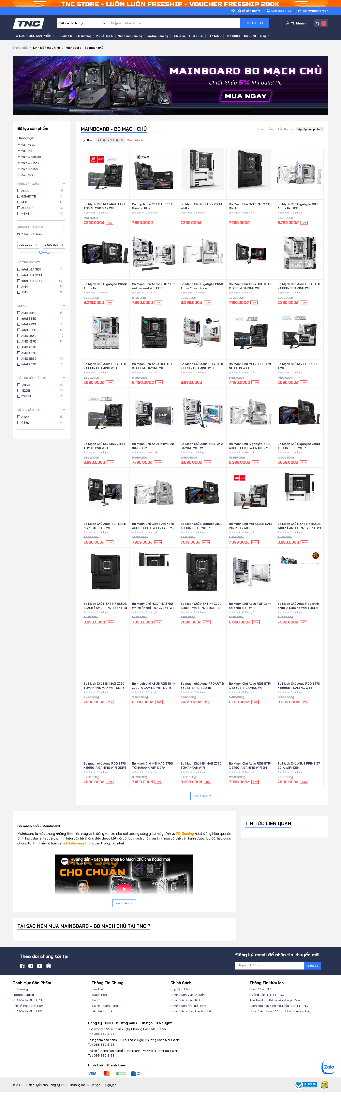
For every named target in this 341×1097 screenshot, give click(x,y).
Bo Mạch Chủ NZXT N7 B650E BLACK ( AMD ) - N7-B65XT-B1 (105, 605)
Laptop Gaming (23, 995)
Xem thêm (200, 796)
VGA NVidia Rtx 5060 (27, 1011)
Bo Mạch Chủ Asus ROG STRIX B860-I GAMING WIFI (250, 285)
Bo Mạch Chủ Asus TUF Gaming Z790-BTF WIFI (250, 605)
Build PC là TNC (260, 989)
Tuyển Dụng (100, 995)
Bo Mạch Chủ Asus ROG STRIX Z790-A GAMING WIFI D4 (250, 765)
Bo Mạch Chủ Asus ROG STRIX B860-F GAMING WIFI (153, 365)
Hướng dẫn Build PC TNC (266, 995)
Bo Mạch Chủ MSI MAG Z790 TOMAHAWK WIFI (201, 765)
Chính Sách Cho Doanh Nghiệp (191, 1011)
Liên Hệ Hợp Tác (103, 1011)
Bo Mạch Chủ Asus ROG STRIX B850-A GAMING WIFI (202, 365)
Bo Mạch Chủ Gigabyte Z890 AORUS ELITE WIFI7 (298, 445)
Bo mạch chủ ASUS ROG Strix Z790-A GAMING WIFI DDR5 (153, 685)
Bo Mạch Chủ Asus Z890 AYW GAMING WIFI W (202, 445)
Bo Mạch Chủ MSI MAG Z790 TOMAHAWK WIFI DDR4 (152, 765)
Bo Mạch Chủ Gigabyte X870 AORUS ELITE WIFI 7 (202, 525)
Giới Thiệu (98, 989)
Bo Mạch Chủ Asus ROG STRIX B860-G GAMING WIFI (298, 285)
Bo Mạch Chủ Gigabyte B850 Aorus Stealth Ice (202, 285)
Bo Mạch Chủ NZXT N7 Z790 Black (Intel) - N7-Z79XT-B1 (201, 605)
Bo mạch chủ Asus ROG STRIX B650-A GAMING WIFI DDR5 (104, 765)
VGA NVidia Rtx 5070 (27, 1000)
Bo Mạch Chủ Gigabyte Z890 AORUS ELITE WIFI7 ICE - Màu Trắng (250, 445)
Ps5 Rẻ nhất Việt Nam (28, 1006)
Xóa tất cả (135, 140)
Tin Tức (97, 1000)
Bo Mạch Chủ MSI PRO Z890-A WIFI (298, 365)
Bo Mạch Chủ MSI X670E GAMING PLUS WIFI (250, 525)
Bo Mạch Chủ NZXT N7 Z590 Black (249, 206)
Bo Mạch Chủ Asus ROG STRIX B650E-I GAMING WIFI (298, 685)
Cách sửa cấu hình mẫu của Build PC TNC (278, 1006)
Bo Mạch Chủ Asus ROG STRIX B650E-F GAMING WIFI (250, 685)
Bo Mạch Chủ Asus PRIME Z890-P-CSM (153, 445)
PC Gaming (20, 989)
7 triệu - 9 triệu (109, 140)
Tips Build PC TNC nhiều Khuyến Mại (274, 1000)
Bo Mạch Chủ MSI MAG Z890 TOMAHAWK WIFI (104, 445)
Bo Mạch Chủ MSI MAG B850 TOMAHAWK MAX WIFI (104, 206)
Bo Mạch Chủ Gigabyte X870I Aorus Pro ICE (298, 206)
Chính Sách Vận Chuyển (187, 995)
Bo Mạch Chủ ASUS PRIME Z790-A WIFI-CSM (298, 765)
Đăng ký (312, 965)
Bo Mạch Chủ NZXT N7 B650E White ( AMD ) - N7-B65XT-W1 (299, 525)
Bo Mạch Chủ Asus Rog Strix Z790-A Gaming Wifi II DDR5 (298, 605)
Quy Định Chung (181, 989)
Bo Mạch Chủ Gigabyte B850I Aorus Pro (105, 285)
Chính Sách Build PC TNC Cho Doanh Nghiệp (280, 1011)
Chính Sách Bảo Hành (185, 1000)
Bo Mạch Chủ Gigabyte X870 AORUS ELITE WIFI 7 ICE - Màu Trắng (153, 525)
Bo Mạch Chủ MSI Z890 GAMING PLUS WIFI (250, 365)
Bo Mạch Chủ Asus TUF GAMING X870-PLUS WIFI (104, 525)
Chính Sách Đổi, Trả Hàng (188, 1006)
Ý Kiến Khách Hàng (105, 1006)
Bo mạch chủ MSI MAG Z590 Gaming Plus (152, 206)
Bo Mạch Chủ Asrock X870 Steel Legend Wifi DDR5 (153, 285)
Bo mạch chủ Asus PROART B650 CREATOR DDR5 (202, 685)
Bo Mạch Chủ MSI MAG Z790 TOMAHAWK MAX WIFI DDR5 (104, 685)
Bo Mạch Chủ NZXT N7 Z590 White (201, 206)
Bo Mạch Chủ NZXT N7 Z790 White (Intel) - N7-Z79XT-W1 (153, 605)
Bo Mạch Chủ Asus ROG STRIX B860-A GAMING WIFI (104, 365)
